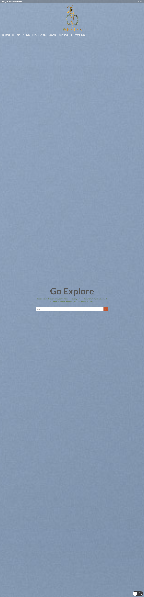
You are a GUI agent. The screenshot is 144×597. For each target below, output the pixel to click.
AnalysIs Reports (30, 35)
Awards (43, 35)
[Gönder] (106, 309)
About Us (52, 35)
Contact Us (63, 35)
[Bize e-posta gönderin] (141, 1)
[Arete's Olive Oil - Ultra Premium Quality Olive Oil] (72, 18)
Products (16, 35)
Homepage (6, 35)
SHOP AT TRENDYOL (78, 35)
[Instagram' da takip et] (139, 1)
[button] (138, 593)
